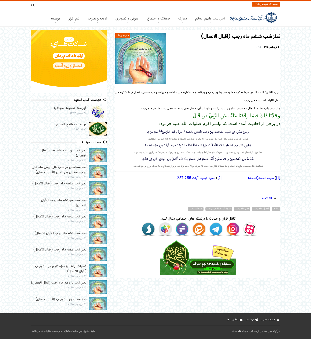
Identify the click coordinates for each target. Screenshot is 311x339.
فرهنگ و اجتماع (158, 19)
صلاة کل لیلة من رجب (218, 209)
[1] (278, 178)
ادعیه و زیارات (97, 19)
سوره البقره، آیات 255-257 (196, 178)
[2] (219, 178)
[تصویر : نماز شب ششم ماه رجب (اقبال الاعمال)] (140, 58)
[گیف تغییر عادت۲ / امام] (69, 92)
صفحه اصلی (268, 320)
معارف (182, 19)
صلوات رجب (195, 209)
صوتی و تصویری (127, 19)
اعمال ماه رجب (261, 209)
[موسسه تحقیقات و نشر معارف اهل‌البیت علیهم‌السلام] (253, 23)
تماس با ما (232, 320)
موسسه (55, 19)
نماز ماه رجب (242, 209)
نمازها (276, 209)
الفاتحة (267, 198)
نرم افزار (74, 19)
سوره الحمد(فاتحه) (261, 178)
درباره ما (250, 320)
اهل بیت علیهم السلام (210, 19)
